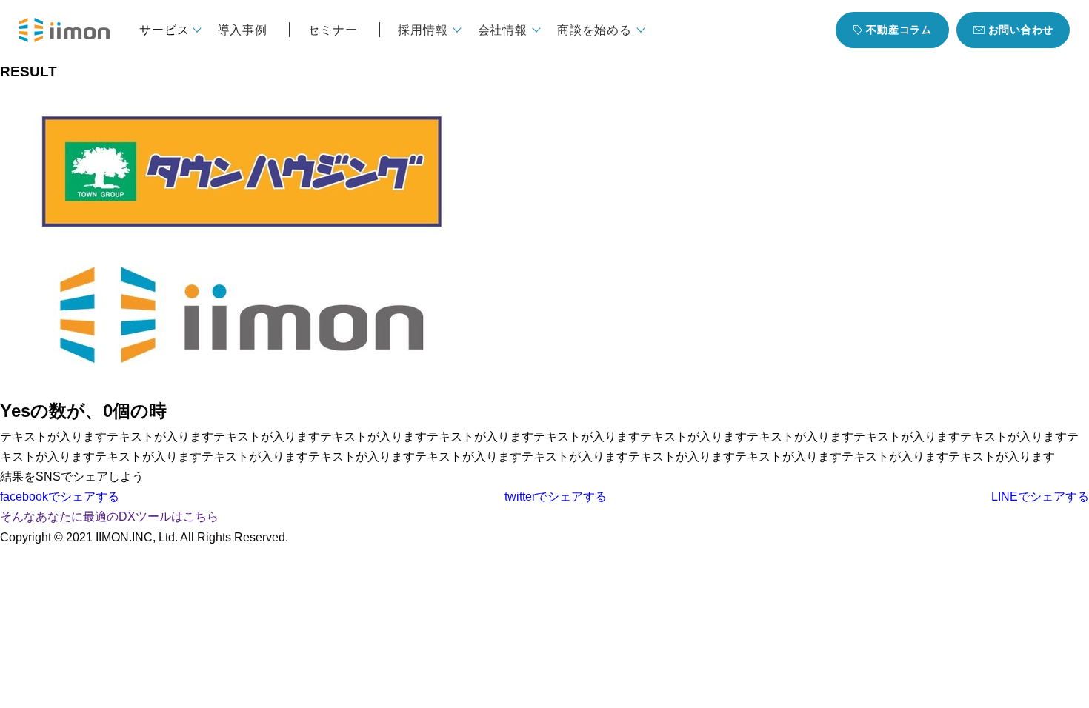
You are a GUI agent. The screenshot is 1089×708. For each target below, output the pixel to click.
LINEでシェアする (1040, 496)
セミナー (332, 29)
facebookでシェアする (59, 496)
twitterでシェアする (555, 496)
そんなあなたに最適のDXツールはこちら (109, 516)
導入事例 (242, 29)
